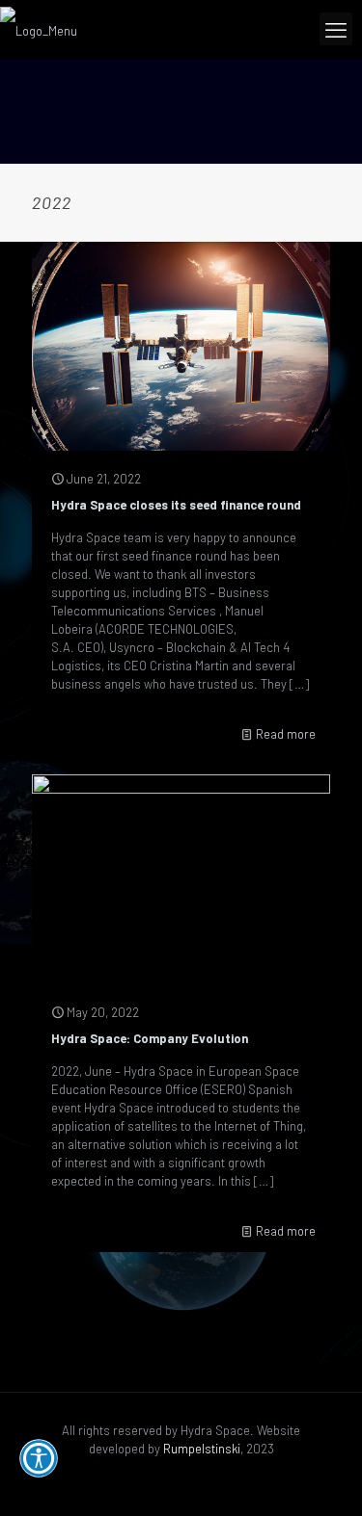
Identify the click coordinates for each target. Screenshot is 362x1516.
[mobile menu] (336, 29)
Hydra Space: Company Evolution (149, 1038)
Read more (286, 734)
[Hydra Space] (38, 29)
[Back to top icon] (320, 1474)
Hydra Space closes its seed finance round (176, 504)
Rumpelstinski (201, 1448)
